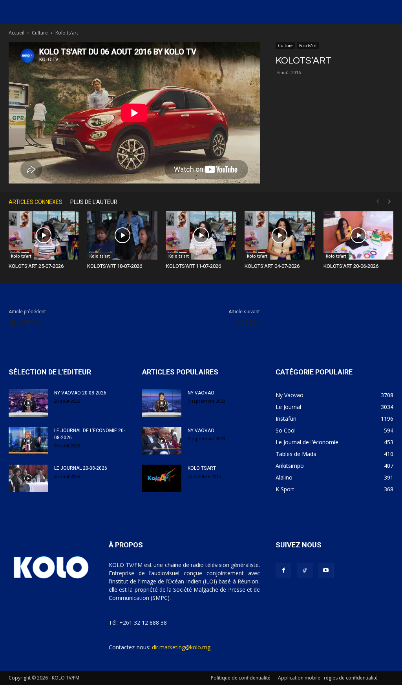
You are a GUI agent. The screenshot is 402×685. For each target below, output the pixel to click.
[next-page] (389, 202)
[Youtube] (326, 570)
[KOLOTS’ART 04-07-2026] (279, 235)
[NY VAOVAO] (161, 403)
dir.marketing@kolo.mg (181, 647)
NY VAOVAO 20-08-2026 (80, 393)
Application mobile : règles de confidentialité (328, 677)
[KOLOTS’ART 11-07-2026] (201, 235)
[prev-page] (378, 202)
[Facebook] (283, 570)
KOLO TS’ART (202, 468)
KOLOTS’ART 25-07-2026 (36, 266)
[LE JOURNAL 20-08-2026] (28, 478)
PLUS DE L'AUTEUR (93, 202)
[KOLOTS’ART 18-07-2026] (122, 235)
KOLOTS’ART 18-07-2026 (114, 266)
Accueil (16, 32)
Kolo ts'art (308, 45)
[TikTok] (304, 570)
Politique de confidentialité (240, 677)
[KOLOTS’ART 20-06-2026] (358, 235)
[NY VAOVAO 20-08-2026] (28, 403)
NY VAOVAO (201, 393)
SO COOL (248, 322)
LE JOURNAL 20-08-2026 (80, 468)
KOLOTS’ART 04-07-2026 (272, 266)
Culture (40, 32)
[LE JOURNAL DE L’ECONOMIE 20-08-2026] (28, 440)
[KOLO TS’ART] (161, 478)
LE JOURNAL (25, 322)
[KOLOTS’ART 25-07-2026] (44, 235)
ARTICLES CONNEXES (35, 202)
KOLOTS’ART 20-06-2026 (350, 266)
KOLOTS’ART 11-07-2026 (193, 266)
